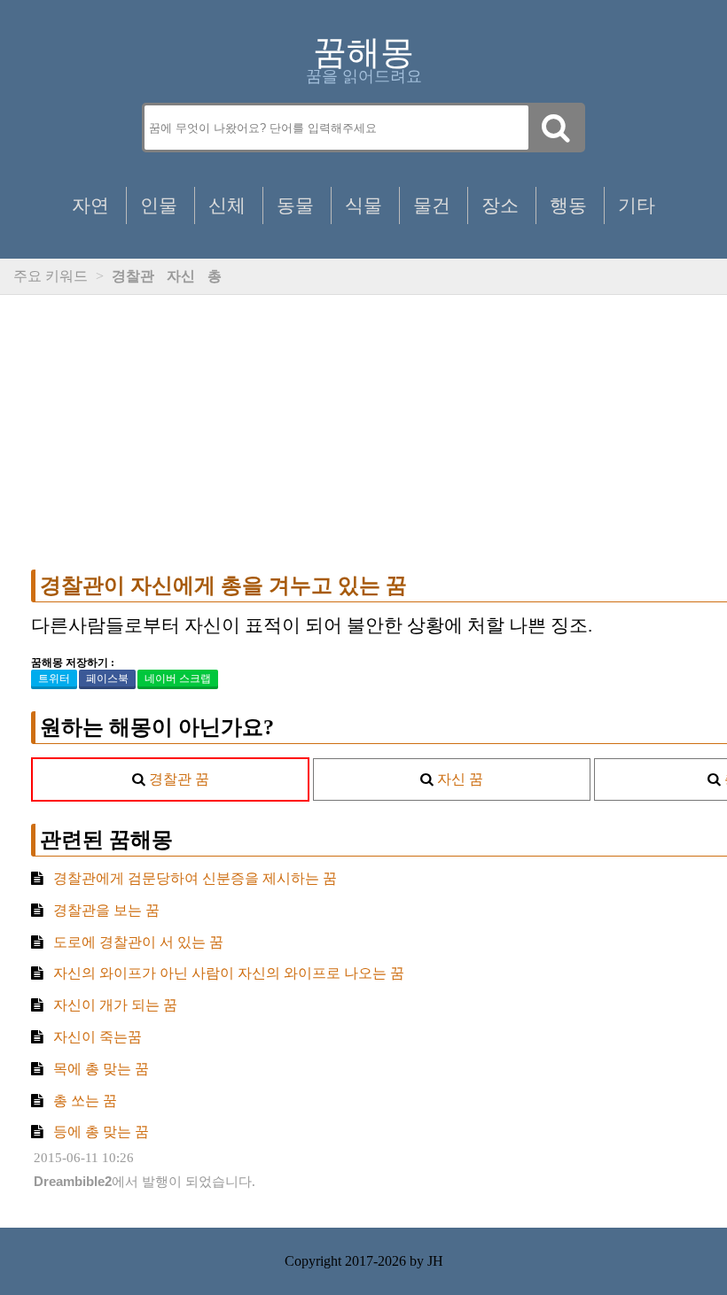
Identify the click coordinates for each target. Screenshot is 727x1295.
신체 (227, 205)
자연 (90, 205)
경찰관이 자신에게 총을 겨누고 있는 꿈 (223, 585)
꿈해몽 (363, 52)
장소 (500, 205)
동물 (295, 205)
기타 (636, 205)
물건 (431, 205)
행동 (568, 205)
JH (435, 1260)
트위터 (54, 678)
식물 (363, 205)
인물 (158, 205)
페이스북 (107, 678)
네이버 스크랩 (178, 678)
